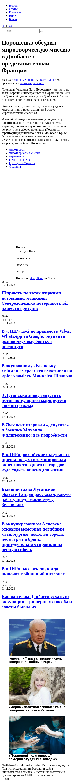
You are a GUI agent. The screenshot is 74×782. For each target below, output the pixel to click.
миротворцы (17, 149)
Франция (15, 166)
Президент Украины (22, 163)
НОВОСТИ (46, 79)
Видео (13, 15)
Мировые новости (25, 79)
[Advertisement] (37, 208)
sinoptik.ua (36, 278)
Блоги (13, 19)
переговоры (16, 156)
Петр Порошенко (20, 159)
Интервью (15, 12)
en (10, 25)
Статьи (13, 9)
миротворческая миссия (24, 153)
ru (3, 25)
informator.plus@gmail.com (27, 778)
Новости (14, 5)
